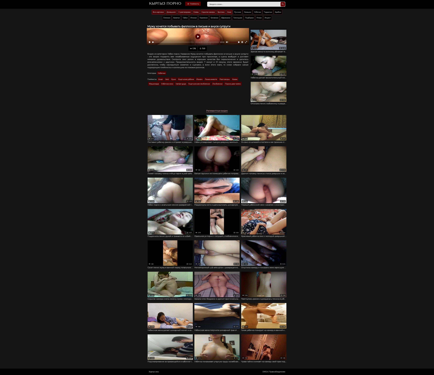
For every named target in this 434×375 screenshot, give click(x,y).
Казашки (247, 12)
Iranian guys (181, 84)
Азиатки (176, 18)
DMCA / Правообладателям (274, 372)
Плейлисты (194, 4)
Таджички (268, 12)
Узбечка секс (167, 84)
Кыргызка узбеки (186, 79)
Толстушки (237, 18)
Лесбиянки (217, 84)
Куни (173, 79)
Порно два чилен (233, 84)
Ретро (259, 18)
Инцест (268, 18)
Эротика (221, 12)
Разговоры (225, 79)
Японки (193, 18)
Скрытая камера (208, 12)
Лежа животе (211, 79)
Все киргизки (158, 12)
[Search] (283, 4)
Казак (234, 79)
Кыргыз (165, 3)
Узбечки (257, 12)
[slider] (185, 42)
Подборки (249, 18)
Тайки (185, 18)
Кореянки (204, 18)
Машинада (154, 84)
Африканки (225, 18)
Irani (167, 79)
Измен (199, 79)
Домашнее (171, 12)
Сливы (196, 12)
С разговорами (185, 12)
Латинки (166, 18)
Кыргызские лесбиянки (199, 84)
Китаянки (214, 18)
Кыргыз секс (154, 372)
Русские (237, 12)
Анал (229, 12)
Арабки (278, 12)
